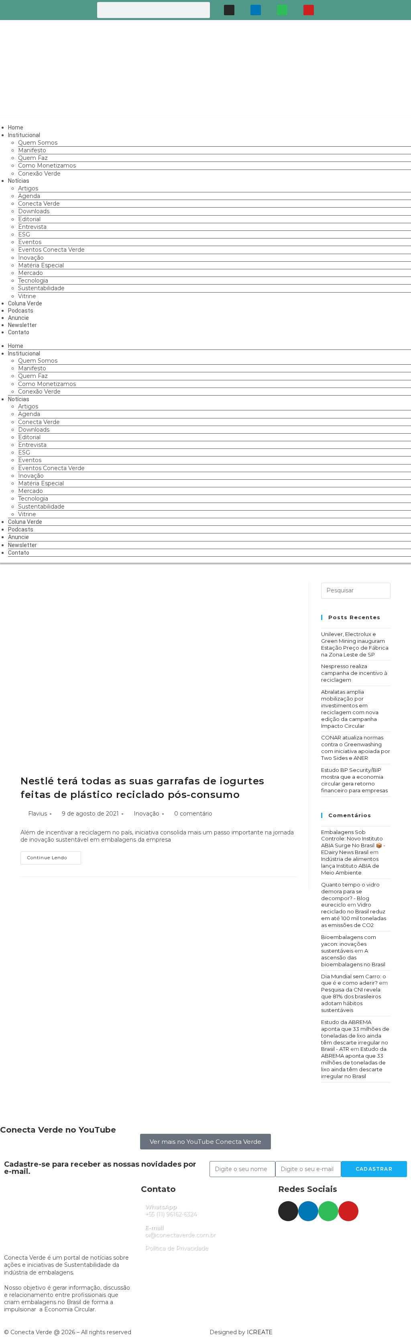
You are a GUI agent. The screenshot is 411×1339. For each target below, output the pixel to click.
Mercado (30, 273)
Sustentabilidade (41, 288)
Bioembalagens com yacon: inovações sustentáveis (348, 944)
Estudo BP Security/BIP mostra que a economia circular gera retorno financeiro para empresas (354, 780)
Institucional (24, 135)
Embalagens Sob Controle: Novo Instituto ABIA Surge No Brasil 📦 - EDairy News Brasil (353, 842)
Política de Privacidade (176, 1248)
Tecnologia (33, 280)
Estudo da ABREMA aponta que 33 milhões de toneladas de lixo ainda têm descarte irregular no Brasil (354, 1062)
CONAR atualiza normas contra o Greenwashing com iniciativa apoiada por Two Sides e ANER (355, 747)
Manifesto (32, 150)
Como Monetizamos (47, 165)
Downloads (33, 211)
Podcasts (20, 529)
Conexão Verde (39, 173)
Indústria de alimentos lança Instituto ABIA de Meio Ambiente (350, 866)
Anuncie (18, 537)
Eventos (29, 242)
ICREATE (260, 1332)
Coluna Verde (25, 522)
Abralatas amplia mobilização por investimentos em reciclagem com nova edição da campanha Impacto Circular (349, 709)
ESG (24, 234)
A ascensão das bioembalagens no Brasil (353, 957)
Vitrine (27, 514)
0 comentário (193, 813)
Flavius (37, 813)
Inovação (31, 257)
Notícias (18, 181)
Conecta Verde (39, 203)
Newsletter (22, 545)
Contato (18, 332)
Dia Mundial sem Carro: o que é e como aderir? (353, 979)
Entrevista (32, 226)
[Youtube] (308, 10)
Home (15, 346)
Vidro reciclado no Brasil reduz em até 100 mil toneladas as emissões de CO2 (353, 914)
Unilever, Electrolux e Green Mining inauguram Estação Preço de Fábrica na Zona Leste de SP (355, 644)
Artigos (28, 188)
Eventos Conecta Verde (51, 249)
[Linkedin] (255, 10)
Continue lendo (54, 855)
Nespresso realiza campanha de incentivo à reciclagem (354, 673)
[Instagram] (229, 10)
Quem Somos (37, 142)
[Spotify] (282, 10)
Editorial (29, 219)
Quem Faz (33, 158)
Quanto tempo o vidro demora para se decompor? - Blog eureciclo (350, 894)
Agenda (29, 196)
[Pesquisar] (202, 10)
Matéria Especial (41, 265)
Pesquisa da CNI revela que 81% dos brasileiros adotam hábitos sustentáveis (351, 999)
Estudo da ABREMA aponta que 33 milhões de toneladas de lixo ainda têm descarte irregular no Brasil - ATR (355, 1035)
